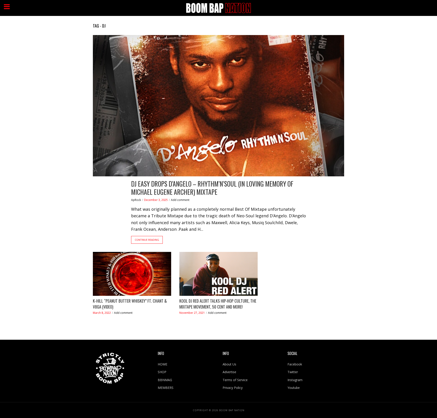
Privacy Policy (233, 387)
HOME (162, 364)
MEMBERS (165, 387)
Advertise (229, 372)
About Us (229, 364)
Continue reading (147, 239)
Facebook (294, 364)
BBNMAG (165, 380)
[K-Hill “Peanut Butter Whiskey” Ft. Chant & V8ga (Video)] (132, 274)
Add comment (180, 200)
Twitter (292, 372)
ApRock (136, 200)
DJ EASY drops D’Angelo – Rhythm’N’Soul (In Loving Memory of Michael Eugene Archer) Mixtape (212, 188)
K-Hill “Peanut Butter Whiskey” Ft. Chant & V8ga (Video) (130, 304)
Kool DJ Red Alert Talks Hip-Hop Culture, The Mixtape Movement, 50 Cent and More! (217, 304)
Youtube (293, 387)
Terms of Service (235, 380)
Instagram (294, 380)
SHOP (162, 372)
